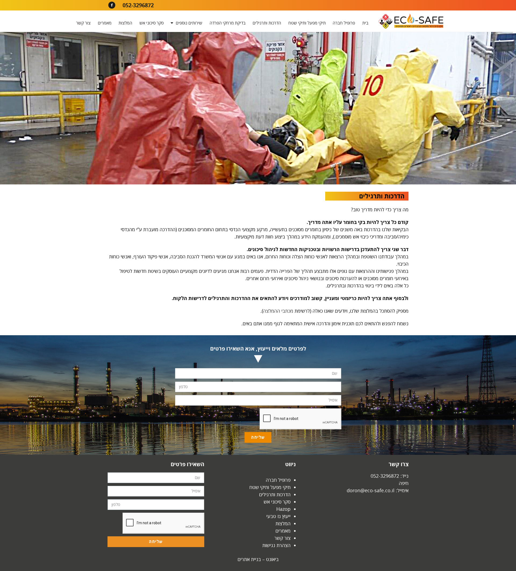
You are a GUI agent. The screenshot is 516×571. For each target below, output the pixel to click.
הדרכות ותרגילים (267, 23)
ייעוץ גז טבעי (278, 516)
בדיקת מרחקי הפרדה (228, 23)
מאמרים (105, 23)
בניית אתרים (249, 559)
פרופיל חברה (344, 23)
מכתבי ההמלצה (278, 311)
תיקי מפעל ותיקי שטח (307, 23)
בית (365, 23)
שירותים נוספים (189, 23)
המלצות (125, 23)
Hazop (283, 509)
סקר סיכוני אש (151, 23)
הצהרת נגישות (276, 545)
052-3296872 (138, 5)
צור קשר (83, 23)
